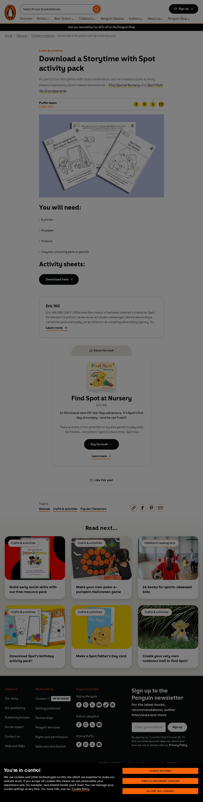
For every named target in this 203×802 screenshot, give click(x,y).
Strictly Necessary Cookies (160, 780)
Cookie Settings (160, 770)
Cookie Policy (80, 789)
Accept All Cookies (160, 791)
